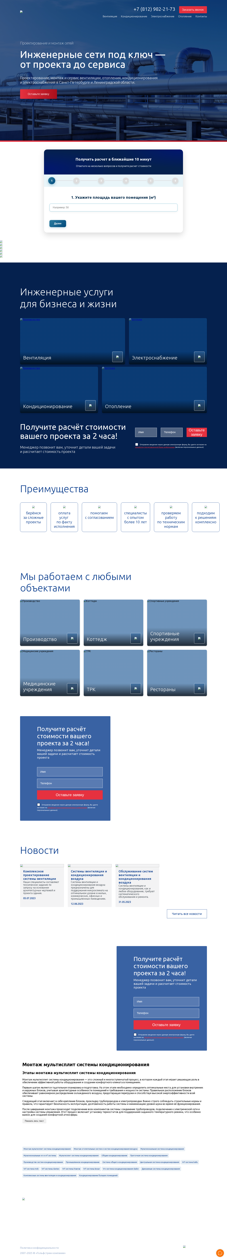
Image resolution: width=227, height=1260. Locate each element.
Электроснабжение (162, 16)
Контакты (201, 16)
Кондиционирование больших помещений (98, 1175)
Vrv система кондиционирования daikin (121, 1169)
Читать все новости (187, 914)
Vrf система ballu (190, 1162)
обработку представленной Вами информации (155, 447)
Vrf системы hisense (71, 1169)
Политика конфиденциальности (39, 1247)
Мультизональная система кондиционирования (162, 1149)
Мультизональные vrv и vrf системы (40, 1156)
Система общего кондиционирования (120, 1162)
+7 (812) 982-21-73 (154, 9)
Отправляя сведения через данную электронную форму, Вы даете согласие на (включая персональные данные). (67, 807)
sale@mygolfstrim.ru (171, 1218)
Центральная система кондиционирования (159, 1162)
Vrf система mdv (31, 1169)
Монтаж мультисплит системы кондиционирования (47, 1149)
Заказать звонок (193, 9)
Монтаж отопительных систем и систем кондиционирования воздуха (105, 1149)
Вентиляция (110, 16)
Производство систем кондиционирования (43, 1162)
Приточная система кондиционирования (149, 1156)
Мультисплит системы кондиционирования (79, 1156)
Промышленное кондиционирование (82, 1162)
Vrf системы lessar (91, 1169)
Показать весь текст (34, 1121)
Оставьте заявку (38, 94)
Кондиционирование (134, 16)
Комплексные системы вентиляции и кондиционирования (50, 1175)
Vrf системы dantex (50, 1169)
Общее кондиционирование (114, 1156)
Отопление (185, 16)
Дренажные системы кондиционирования (161, 1169)
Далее (57, 223)
